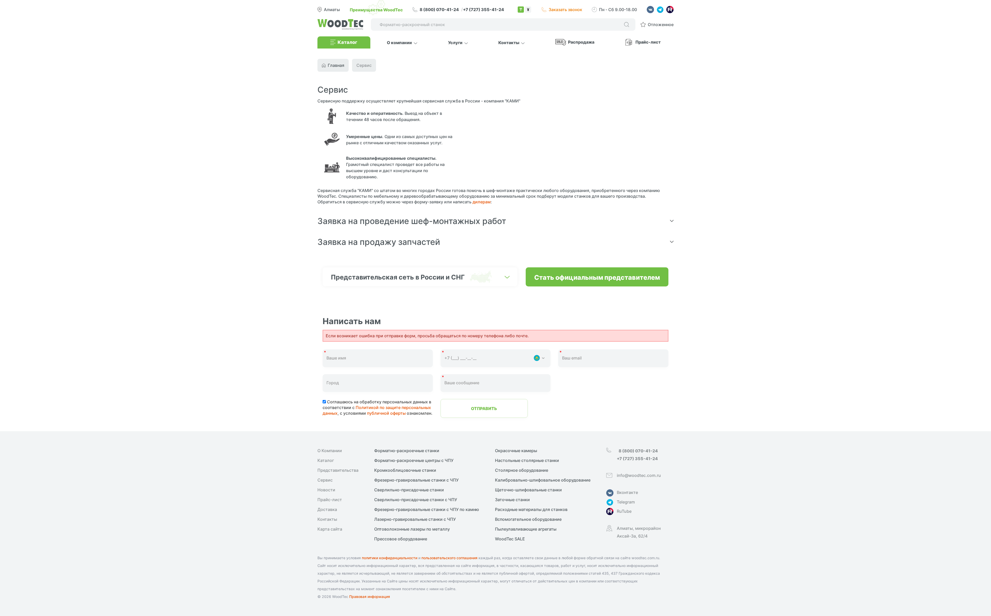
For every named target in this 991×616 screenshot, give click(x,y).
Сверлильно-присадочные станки (409, 490)
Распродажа (581, 42)
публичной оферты (386, 413)
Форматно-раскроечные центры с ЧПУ (413, 460)
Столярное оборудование (521, 470)
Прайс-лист (648, 42)
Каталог (325, 460)
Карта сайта (329, 529)
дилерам (482, 202)
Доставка (327, 509)
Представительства (337, 470)
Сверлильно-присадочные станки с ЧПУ (415, 499)
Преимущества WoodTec (376, 9)
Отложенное (661, 24)
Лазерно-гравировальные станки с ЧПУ (415, 519)
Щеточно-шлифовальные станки (528, 490)
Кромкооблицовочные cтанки (405, 470)
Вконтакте (627, 492)
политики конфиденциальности (389, 557)
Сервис (325, 480)
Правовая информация (369, 596)
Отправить (484, 408)
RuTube (624, 511)
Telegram (626, 502)
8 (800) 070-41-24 (440, 9)
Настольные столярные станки (527, 460)
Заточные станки (512, 499)
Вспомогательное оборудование (528, 519)
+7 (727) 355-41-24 (483, 9)
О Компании (329, 450)
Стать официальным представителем (597, 277)
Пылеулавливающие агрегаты (525, 529)
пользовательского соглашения (449, 557)
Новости (326, 490)
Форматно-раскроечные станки (406, 450)
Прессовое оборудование (400, 539)
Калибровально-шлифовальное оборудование (542, 480)
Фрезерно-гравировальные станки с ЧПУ (416, 480)
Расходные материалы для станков (531, 509)
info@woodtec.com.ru (639, 475)
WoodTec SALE (510, 539)
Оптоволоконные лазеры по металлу (412, 529)
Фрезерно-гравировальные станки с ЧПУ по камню (426, 509)
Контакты (327, 519)
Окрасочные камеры (516, 450)
